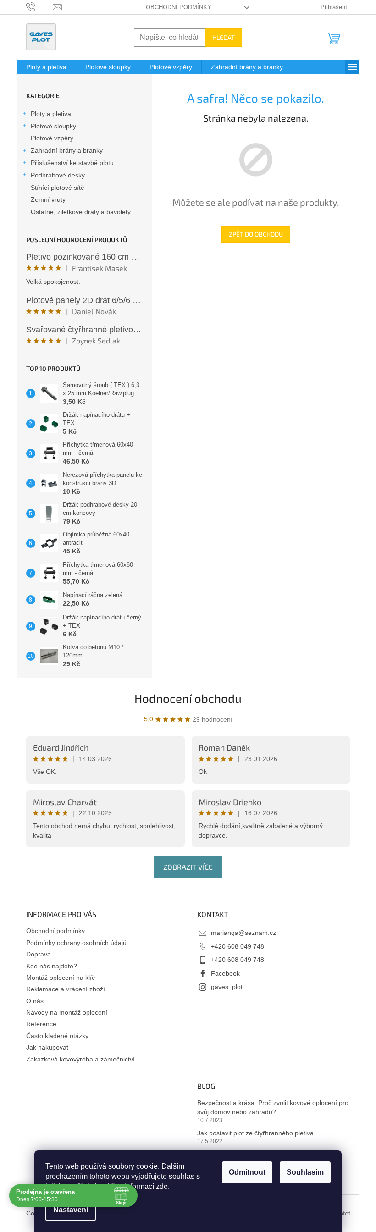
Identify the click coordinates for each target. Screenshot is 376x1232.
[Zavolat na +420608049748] (39, 6)
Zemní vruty (48, 199)
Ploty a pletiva (51, 113)
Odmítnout (244, 1172)
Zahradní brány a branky (67, 150)
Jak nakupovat (47, 1047)
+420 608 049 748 (237, 946)
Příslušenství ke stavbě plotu (72, 162)
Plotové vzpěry (52, 138)
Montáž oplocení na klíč (60, 977)
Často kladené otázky (57, 1035)
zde (159, 1186)
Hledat (223, 37)
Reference (41, 1024)
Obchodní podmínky (178, 7)
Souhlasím (302, 1172)
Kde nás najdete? (51, 966)
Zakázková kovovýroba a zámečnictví (80, 1059)
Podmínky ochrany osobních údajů (76, 942)
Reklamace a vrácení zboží (65, 989)
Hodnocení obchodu (188, 698)
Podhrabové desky (58, 175)
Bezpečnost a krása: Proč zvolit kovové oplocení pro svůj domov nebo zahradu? (272, 1107)
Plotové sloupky (53, 126)
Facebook (225, 973)
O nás (35, 1001)
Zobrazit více (188, 866)
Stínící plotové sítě (57, 187)
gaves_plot (227, 986)
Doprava (38, 954)
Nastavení (67, 1210)
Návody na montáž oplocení (66, 1012)
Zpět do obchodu (256, 234)
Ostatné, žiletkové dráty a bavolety (81, 211)
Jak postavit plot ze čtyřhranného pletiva (255, 1133)
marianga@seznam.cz (243, 932)
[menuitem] (46, 67)
